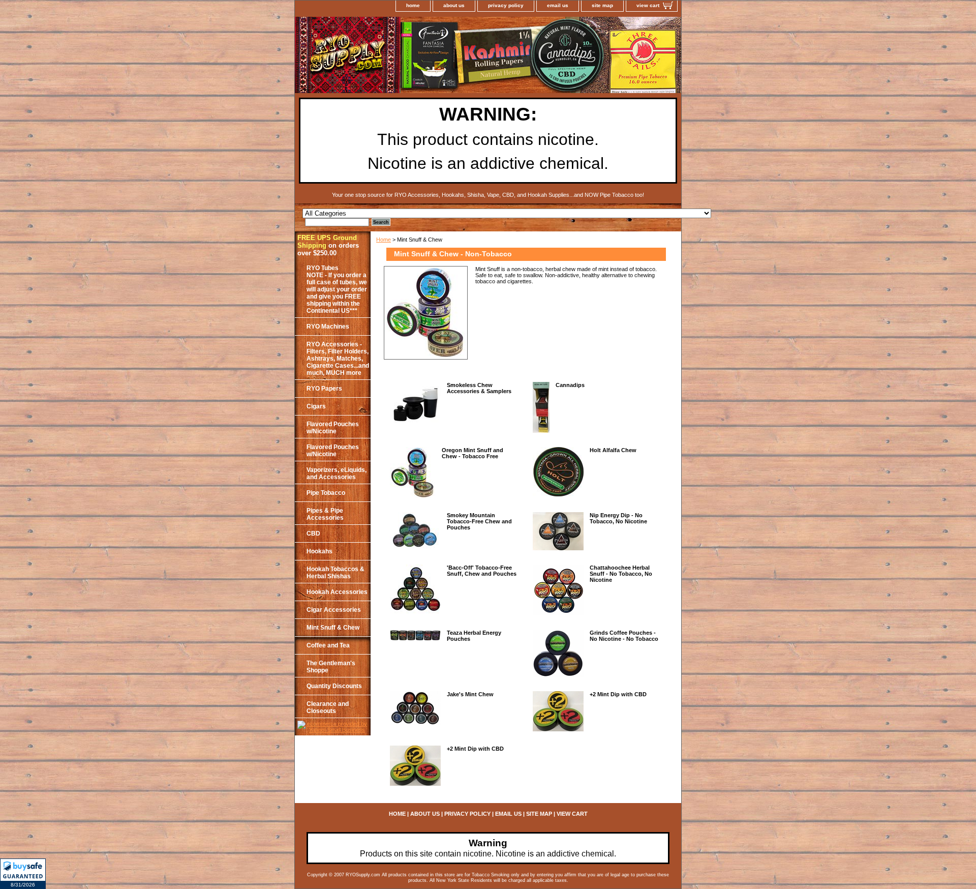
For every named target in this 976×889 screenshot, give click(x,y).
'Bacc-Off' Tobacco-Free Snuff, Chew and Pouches (481, 571)
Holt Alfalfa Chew (613, 450)
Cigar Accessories (334, 609)
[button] (23, 873)
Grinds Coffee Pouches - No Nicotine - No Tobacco (624, 636)
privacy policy (506, 5)
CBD (313, 533)
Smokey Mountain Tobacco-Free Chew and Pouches (479, 521)
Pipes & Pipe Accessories (325, 514)
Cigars (316, 406)
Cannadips (570, 385)
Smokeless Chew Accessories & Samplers (479, 388)
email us (557, 5)
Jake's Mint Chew (470, 694)
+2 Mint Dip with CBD (618, 694)
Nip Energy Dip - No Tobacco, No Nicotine (618, 518)
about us (454, 5)
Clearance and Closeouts (328, 707)
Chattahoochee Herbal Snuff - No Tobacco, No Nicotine (621, 574)
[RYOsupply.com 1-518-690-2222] (422, 56)
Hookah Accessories (337, 592)
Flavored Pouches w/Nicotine (333, 428)
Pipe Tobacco (326, 492)
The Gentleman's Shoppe (331, 667)
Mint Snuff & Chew (333, 627)
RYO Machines (328, 326)
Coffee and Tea (328, 645)
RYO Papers (324, 388)
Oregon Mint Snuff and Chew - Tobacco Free (472, 453)
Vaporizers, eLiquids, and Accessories (337, 473)
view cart (647, 5)
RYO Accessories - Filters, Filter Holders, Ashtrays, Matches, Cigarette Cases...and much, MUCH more (338, 358)
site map (602, 5)
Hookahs (319, 551)
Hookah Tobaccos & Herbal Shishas (335, 573)
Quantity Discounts (334, 686)
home (413, 5)
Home (383, 239)
